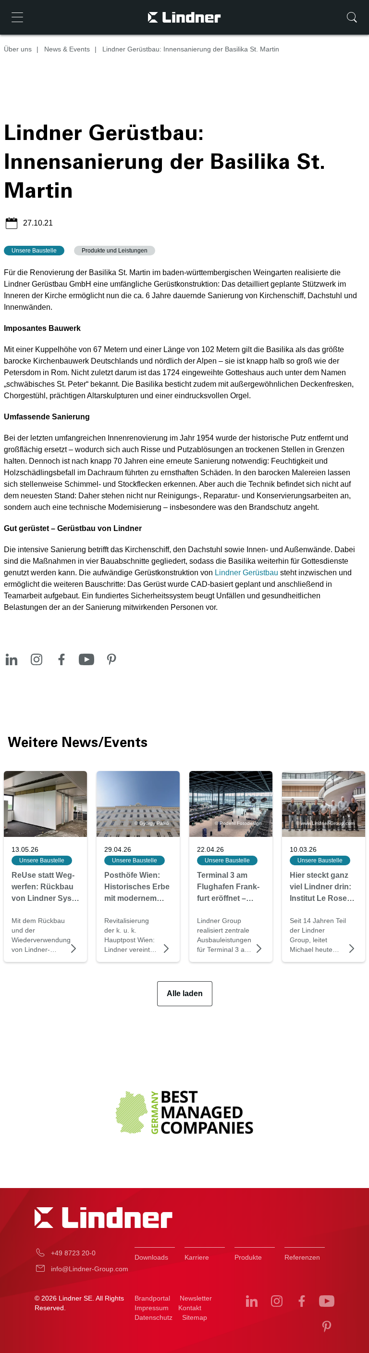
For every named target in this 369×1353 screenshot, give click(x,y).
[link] (45, 804)
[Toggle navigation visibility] (17, 17)
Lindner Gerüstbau (246, 573)
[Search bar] (351, 17)
